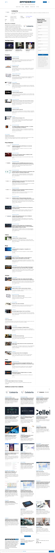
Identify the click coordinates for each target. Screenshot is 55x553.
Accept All (51, 551)
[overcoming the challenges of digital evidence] (8, 327)
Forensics (6, 379)
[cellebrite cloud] (8, 67)
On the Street (14, 334)
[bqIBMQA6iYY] (9, 45)
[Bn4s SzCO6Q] (19, 45)
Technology (14, 179)
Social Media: (22, 17)
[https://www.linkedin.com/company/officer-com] (38, 542)
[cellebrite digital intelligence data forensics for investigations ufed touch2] (27, 504)
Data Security (7, 500)
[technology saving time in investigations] (8, 353)
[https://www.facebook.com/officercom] (36, 542)
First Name (40, 25)
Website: (22, 16)
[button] (5, 2)
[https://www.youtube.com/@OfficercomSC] (40, 542)
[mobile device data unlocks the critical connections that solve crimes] (8, 343)
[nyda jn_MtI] (30, 45)
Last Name (40, 28)
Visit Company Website (29, 16)
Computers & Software (15, 214)
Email (39, 31)
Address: (6, 16)
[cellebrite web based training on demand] (8, 238)
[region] (27, 551)
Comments (39, 50)
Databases (13, 116)
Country (39, 47)
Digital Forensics (14, 82)
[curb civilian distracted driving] (8, 336)
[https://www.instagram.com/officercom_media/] (37, 542)
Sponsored (13, 247)
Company (39, 37)
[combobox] (43, 48)
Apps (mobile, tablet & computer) (9, 470)
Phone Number (40, 34)
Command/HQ (7, 318)
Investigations (38, 415)
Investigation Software (15, 65)
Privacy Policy (24, 551)
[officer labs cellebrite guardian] (8, 296)
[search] (7, 2)
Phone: (6, 19)
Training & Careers (14, 236)
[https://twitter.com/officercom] (39, 542)
